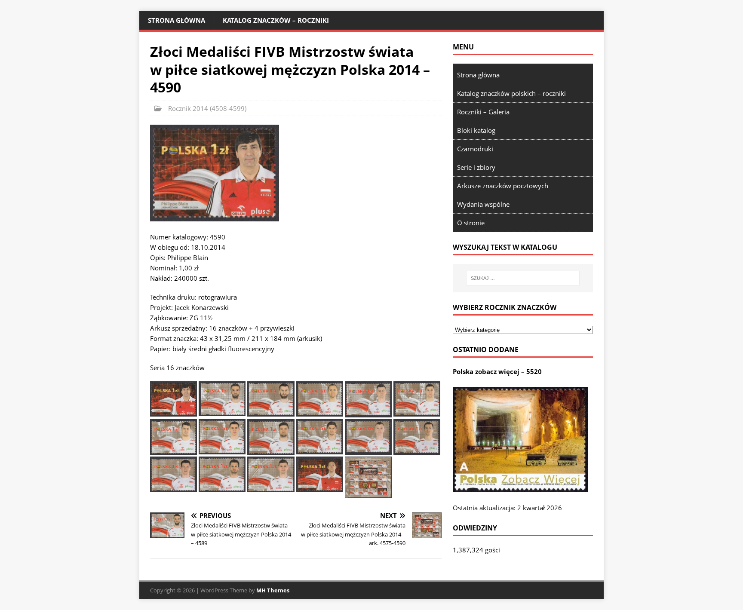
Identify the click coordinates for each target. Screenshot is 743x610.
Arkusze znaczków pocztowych (502, 185)
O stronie (471, 222)
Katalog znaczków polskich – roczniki (511, 93)
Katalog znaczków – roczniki (276, 20)
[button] (214, 173)
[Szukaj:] (523, 278)
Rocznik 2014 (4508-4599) (207, 108)
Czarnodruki (475, 148)
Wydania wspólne (483, 204)
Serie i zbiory (476, 167)
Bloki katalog (476, 130)
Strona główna (176, 20)
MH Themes (272, 590)
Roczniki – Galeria (483, 111)
